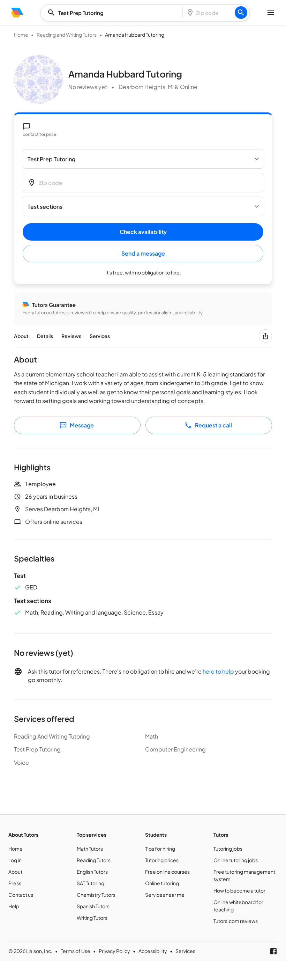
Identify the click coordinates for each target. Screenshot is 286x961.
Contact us (20, 895)
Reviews (71, 336)
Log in (15, 860)
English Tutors (92, 871)
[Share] (265, 336)
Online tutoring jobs (235, 860)
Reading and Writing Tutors (67, 34)
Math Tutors (90, 848)
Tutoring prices (162, 860)
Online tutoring (162, 883)
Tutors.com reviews (235, 921)
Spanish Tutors (93, 906)
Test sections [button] (45, 206)
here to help (218, 671)
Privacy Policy (114, 951)
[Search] (241, 12)
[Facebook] (273, 951)
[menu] (17, 12)
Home (21, 34)
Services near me (165, 895)
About (21, 336)
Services (100, 336)
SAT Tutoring (90, 883)
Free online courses (167, 871)
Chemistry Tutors (96, 895)
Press (14, 883)
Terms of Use (75, 951)
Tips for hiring (160, 848)
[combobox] (113, 13)
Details (45, 336)
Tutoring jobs (227, 848)
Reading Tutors (94, 860)
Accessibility (152, 951)
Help (13, 906)
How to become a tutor (239, 890)
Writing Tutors (92, 918)
